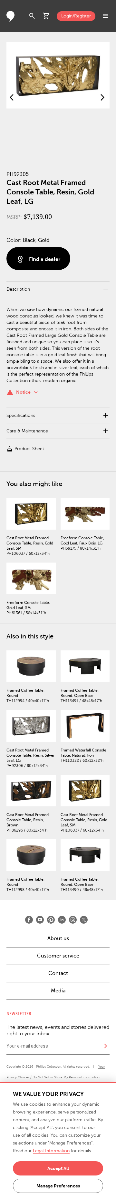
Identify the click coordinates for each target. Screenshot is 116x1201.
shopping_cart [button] (46, 16)
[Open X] (84, 920)
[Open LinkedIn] (62, 920)
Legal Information (51, 1150)
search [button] (32, 16)
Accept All (58, 1168)
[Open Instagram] (73, 920)
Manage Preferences (58, 1185)
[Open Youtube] (40, 920)
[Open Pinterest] (51, 920)
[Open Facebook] (29, 920)
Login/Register (76, 16)
